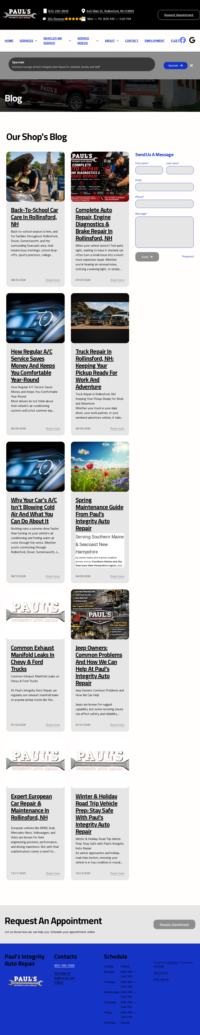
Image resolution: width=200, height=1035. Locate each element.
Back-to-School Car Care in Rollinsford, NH (34, 216)
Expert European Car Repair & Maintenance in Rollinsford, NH (31, 807)
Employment (155, 40)
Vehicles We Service (52, 40)
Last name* (172, 163)
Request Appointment (179, 15)
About (110, 40)
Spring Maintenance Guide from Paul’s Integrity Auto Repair (99, 514)
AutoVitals (172, 962)
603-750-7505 (64, 965)
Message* (141, 214)
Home (9, 40)
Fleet (175, 40)
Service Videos (83, 40)
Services (26, 40)
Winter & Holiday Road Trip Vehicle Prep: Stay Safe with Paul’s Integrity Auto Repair (96, 814)
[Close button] (191, 65)
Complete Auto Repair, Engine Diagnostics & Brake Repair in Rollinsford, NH (94, 224)
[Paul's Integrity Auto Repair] (20, 15)
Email (138, 180)
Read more (53, 280)
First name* (142, 163)
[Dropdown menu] (36, 40)
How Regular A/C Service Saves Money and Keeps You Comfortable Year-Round (33, 365)
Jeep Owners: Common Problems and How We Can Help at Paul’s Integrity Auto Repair (99, 665)
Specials (173, 65)
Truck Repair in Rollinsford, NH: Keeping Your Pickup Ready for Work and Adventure (96, 369)
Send (145, 257)
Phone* (139, 197)
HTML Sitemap (161, 979)
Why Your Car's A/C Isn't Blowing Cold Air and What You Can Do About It (34, 510)
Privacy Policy (161, 972)
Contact (131, 40)
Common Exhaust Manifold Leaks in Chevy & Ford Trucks (32, 658)
